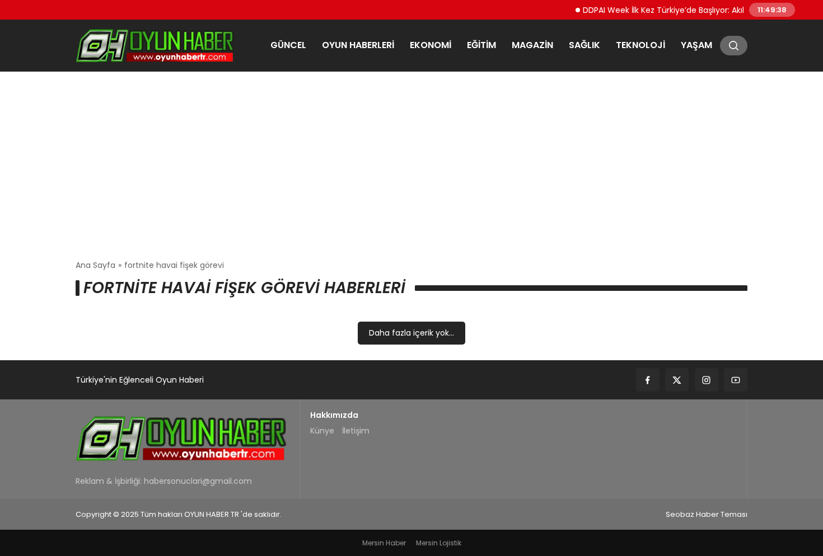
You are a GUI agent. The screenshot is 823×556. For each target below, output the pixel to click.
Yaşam (696, 45)
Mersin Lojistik (438, 543)
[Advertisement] (411, 165)
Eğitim (481, 45)
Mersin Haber (384, 543)
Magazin (532, 45)
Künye (322, 430)
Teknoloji (640, 45)
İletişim (356, 430)
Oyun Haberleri (358, 45)
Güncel (288, 45)
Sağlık (584, 45)
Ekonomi (430, 45)
